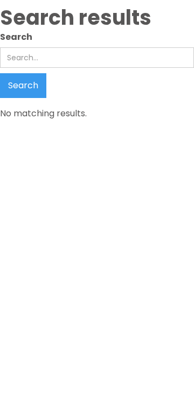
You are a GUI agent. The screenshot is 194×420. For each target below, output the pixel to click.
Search (16, 37)
